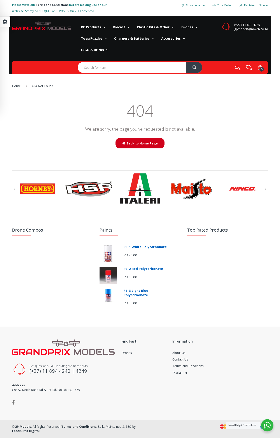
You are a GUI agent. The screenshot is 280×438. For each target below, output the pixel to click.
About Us (179, 353)
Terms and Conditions (52, 5)
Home (16, 86)
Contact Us (180, 359)
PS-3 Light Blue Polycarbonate (136, 292)
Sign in (263, 5)
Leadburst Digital (26, 431)
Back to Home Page (142, 143)
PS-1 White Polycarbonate (145, 247)
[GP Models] (41, 25)
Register (249, 5)
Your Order (224, 5)
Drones (126, 353)
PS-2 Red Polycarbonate (143, 268)
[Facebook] (13, 402)
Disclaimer (179, 373)
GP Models (23, 426)
